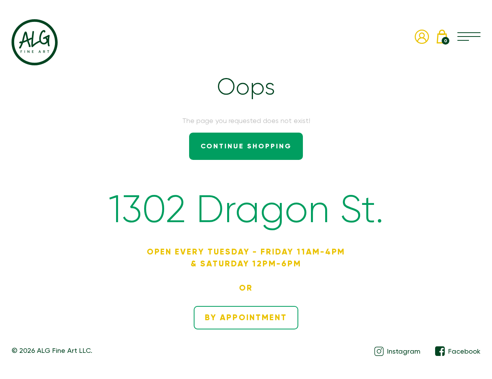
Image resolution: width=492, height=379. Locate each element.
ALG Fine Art (35, 42)
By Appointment (246, 317)
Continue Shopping (246, 146)
